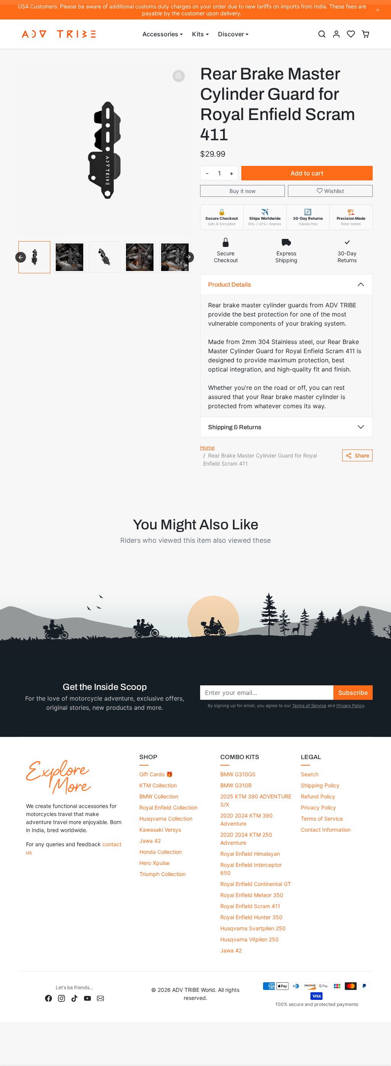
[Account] (336, 34)
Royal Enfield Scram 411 (250, 906)
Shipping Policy (320, 785)
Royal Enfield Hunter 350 (251, 917)
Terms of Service (309, 705)
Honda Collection (160, 852)
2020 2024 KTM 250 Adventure (246, 838)
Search (309, 774)
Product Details (229, 284)
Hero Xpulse (154, 863)
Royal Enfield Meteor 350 (251, 895)
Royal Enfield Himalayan (250, 853)
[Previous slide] (19, 558)
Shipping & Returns (234, 427)
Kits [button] (198, 34)
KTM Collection (158, 785)
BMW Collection (158, 796)
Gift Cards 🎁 (156, 774)
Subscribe (353, 692)
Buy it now (242, 191)
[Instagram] (61, 998)
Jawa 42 (150, 840)
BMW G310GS (237, 774)
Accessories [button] (160, 34)
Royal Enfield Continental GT (255, 884)
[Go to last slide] (20, 257)
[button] (322, 34)
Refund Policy (318, 796)
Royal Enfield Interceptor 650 (251, 869)
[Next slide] (188, 257)
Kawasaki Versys (160, 829)
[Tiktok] (74, 998)
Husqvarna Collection (165, 818)
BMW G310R (236, 785)
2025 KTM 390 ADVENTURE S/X (255, 800)
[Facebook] (48, 998)
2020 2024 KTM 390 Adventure (246, 819)
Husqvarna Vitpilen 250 (249, 939)
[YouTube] (87, 998)
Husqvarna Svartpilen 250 (253, 928)
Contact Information (326, 829)
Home (207, 447)
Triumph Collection (162, 874)
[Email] (100, 998)
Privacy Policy (350, 705)
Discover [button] (231, 34)
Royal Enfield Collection (168, 807)
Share (362, 455)
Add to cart (307, 173)
